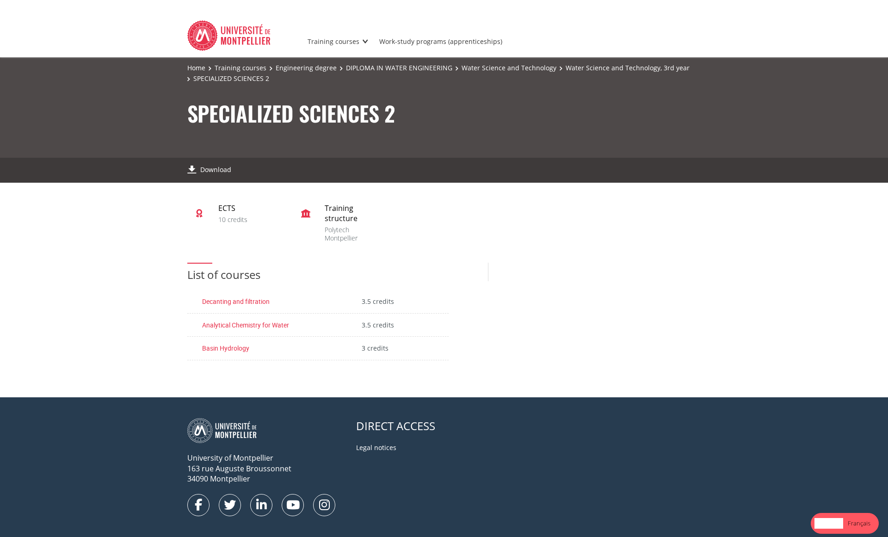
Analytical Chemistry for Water (245, 325)
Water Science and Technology (509, 67)
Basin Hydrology (225, 348)
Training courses (333, 41)
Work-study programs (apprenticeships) (440, 41)
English (829, 523)
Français (859, 523)
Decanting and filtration (236, 301)
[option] (859, 523)
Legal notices (376, 447)
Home (196, 67)
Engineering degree (306, 67)
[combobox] (828, 523)
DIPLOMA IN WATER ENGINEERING (399, 67)
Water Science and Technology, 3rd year (628, 67)
